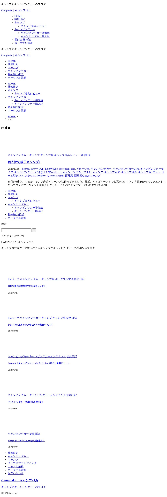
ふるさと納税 (15, 466)
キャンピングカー (18, 71)
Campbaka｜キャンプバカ (16, 10)
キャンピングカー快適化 (77, 172)
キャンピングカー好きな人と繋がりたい (37, 172)
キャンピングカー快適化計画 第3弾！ (25, 402)
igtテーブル (37, 168)
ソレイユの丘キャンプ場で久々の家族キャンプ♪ (30, 324)
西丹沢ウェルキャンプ (87, 175)
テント (156, 172)
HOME (12, 61)
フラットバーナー (35, 175)
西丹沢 (69, 175)
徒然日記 (13, 64)
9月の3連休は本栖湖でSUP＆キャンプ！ (27, 286)
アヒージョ (82, 168)
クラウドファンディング (22, 463)
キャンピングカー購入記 (28, 103)
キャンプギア (112, 172)
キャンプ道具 (129, 172)
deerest (25, 168)
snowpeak (64, 168)
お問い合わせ (15, 473)
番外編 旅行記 (16, 74)
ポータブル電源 (17, 77)
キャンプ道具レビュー (27, 93)
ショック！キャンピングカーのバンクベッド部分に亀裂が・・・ (38, 363)
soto (73, 168)
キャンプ (13, 67)
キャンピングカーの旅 (126, 168)
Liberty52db (51, 168)
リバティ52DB (55, 175)
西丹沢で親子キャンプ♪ (24, 162)
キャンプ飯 (144, 172)
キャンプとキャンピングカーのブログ (23, 487)
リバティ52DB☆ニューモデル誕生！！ (26, 440)
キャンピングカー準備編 (28, 100)
